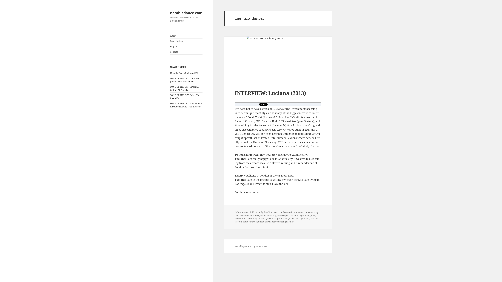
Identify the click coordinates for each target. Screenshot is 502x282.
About (173, 35)
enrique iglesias (258, 215)
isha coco (293, 215)
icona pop (271, 215)
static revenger (250, 221)
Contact (174, 51)
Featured (287, 212)
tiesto (261, 221)
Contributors (176, 41)
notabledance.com (186, 12)
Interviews (298, 212)
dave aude (244, 215)
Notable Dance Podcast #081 (184, 73)
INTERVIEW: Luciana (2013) (270, 93)
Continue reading (247, 192)
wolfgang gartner (285, 221)
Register (174, 46)
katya (255, 218)
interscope (282, 215)
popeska (305, 218)
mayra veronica (292, 218)
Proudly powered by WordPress (251, 246)
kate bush (247, 218)
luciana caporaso (275, 218)
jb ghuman (304, 215)
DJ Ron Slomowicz (269, 212)
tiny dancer (270, 221)
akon (310, 212)
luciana (262, 218)
